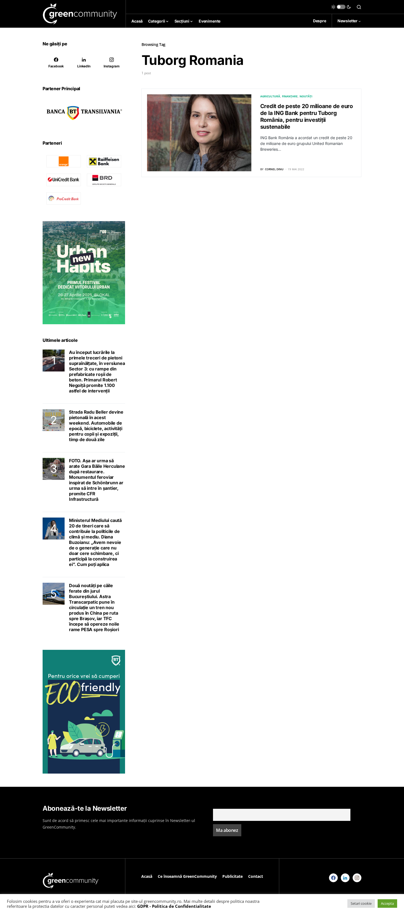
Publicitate (232, 876)
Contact (255, 876)
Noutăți (306, 96)
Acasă (146, 876)
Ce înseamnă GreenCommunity (187, 876)
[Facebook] (333, 877)
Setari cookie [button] (361, 903)
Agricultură (270, 96)
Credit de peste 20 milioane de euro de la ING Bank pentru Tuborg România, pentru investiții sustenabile (306, 116)
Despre (319, 20)
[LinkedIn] (345, 877)
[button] (341, 6)
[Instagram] (357, 877)
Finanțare (290, 96)
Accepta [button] (387, 903)
